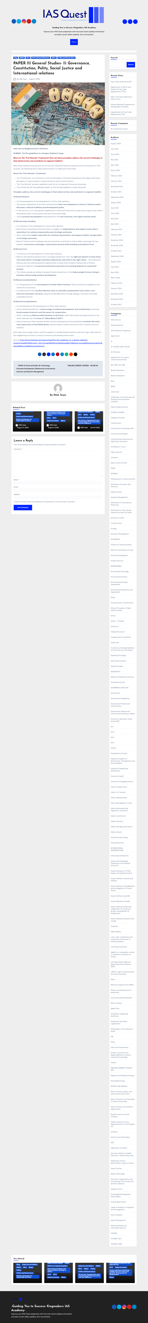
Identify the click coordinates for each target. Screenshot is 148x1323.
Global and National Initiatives (122, 677)
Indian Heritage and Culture (121, 827)
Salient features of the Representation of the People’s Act (123, 1124)
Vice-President (116, 1215)
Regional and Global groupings (122, 1076)
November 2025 (117, 186)
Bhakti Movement (117, 370)
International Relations (40, 58)
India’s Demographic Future (121, 803)
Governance (115, 693)
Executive (115, 626)
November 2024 (117, 245)
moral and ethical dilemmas (121, 998)
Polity (18, 414)
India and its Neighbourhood (122, 782)
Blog (15, 58)
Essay (113, 597)
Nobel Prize (115, 1008)
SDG (112, 1143)
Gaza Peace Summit (118, 661)
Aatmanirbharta (117, 325)
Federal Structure (118, 632)
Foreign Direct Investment (121, 637)
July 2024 (115, 267)
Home (74, 42)
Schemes (114, 1132)
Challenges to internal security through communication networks (123, 399)
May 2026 (114, 160)
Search (114, 58)
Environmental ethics (119, 577)
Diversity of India (117, 518)
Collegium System (118, 418)
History (113, 748)
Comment (18, 449)
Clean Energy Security (119, 407)
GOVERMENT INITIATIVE (120, 688)
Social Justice (116, 1168)
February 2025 (116, 229)
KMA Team (23, 79)
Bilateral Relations (118, 376)
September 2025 (117, 197)
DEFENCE (114, 474)
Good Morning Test (118, 682)
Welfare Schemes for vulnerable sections (24, 420)
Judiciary (114, 926)
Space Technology (118, 1174)
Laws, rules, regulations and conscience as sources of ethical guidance (122, 939)
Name (16, 480)
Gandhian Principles (118, 655)
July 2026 (115, 149)
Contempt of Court (118, 447)
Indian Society (116, 832)
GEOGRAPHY (115, 672)
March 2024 (115, 278)
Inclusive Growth (117, 776)
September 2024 (117, 256)
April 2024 (115, 272)
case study (115, 392)
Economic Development (120, 534)
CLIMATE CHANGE (117, 412)
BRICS (113, 386)
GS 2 (28, 58)
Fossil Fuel (115, 643)
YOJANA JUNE (116, 1244)
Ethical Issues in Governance (122, 603)
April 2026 (115, 165)
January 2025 (116, 235)
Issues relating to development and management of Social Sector (123, 888)
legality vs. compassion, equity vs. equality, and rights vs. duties (123, 954)
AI (111, 341)
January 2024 (116, 288)
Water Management (118, 1220)
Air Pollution (115, 352)
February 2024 (116, 283)
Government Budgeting (120, 698)
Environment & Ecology (120, 571)
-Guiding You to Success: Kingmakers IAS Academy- (74, 28)
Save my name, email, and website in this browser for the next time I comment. (45, 502)
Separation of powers (119, 1148)
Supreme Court (117, 1189)
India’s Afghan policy (119, 798)
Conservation (116, 423)
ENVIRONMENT (116, 566)
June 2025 (115, 213)
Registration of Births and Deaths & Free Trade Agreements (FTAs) (121, 89)
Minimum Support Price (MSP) (122, 985)
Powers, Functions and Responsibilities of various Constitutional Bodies (121, 1055)
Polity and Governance (66, 58)
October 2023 (116, 305)
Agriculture (115, 336)
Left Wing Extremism (119, 947)
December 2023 (117, 294)
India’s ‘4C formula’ (118, 792)
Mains (54, 58)
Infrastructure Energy (119, 837)
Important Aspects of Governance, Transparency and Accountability (123, 761)
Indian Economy (52, 421)
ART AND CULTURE (118, 365)
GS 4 (112, 743)
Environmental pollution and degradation (120, 1263)
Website (17, 494)
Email (16, 487)
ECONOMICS (115, 539)
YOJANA (114, 1233)
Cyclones (114, 457)
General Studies (117, 666)
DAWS (22, 58)
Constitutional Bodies (119, 434)
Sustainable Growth (118, 1202)
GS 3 (54, 418)
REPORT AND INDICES (119, 1086)
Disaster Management (119, 497)
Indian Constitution (118, 816)
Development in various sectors (123, 479)
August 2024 (116, 262)
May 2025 (114, 219)
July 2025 (115, 208)
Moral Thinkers (116, 1003)
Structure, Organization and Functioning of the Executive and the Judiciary (88, 422)
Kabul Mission (116, 932)
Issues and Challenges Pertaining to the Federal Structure (120, 863)
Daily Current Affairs (85, 412)
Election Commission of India (122, 550)
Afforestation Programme (121, 331)
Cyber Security (116, 452)
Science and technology (120, 1137)
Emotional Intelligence (119, 555)
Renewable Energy (118, 1081)
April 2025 (115, 224)
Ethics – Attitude (117, 621)
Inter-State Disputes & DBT (121, 82)
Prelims (113, 1063)
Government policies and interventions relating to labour (56, 413)
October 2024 (116, 251)
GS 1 (112, 727)
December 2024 (117, 240)
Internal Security (117, 843)
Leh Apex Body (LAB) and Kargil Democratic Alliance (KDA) (121, 964)
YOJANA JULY (116, 1239)
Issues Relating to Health (120, 901)
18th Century (116, 320)
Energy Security (117, 561)
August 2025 (116, 203)
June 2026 (115, 154)
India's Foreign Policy (119, 787)
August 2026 (116, 144)
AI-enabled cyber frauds (120, 347)
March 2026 (115, 170)
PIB (112, 1037)
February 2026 (116, 176)
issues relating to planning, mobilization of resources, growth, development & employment (119, 1272)
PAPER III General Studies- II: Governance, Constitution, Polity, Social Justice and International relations (51, 68)
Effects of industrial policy (121, 545)
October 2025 (116, 192)
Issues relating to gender (120, 896)
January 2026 (116, 181)
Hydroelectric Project (119, 753)
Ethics (113, 616)
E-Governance (116, 523)
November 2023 (117, 299)
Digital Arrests (116, 492)
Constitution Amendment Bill (122, 428)
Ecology (114, 529)
